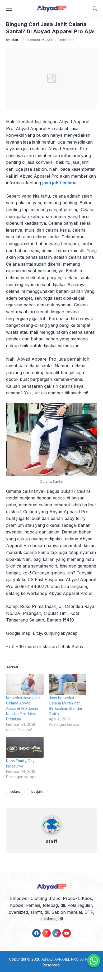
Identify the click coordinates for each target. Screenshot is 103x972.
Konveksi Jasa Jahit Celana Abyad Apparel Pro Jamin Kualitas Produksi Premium (23, 708)
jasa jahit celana (59, 182)
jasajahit (37, 792)
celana (15, 792)
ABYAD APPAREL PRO (59, 959)
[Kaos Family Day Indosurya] (25, 747)
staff (51, 841)
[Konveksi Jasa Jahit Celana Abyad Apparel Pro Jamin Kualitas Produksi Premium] (25, 684)
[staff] (51, 834)
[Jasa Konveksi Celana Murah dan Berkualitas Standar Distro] (67, 684)
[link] (36, 933)
